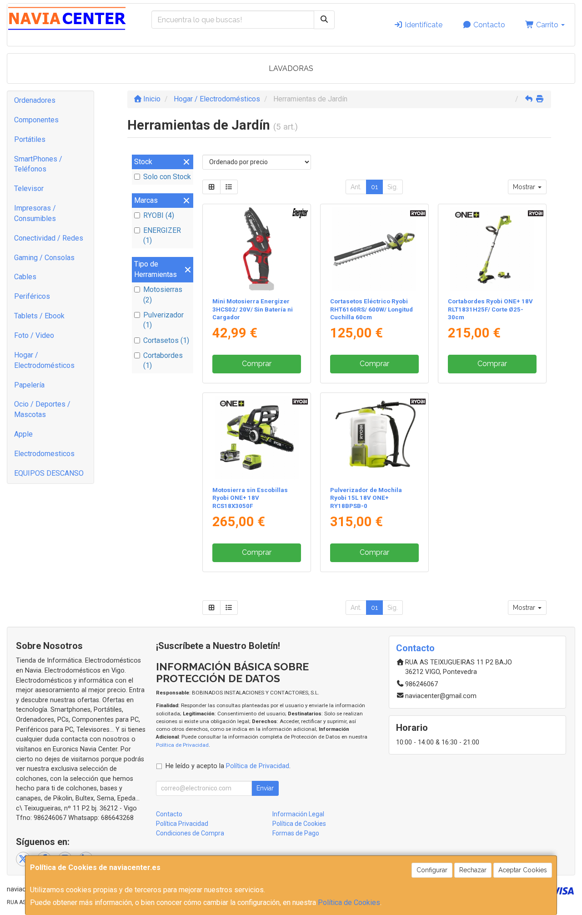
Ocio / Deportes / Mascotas (42, 409)
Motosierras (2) (162, 294)
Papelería (29, 385)
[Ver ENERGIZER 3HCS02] (257, 249)
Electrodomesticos (44, 453)
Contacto (488, 24)
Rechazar (473, 870)
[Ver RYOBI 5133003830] (257, 437)
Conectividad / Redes (48, 238)
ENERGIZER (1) (162, 235)
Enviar (265, 788)
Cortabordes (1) (163, 360)
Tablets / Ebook (39, 316)
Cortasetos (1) (166, 340)
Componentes (36, 120)
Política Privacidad (182, 823)
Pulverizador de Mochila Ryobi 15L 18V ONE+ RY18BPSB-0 (366, 498)
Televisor (29, 188)
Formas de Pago (295, 833)
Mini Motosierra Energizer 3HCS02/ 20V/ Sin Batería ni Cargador (252, 309)
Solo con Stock (167, 176)
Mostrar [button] (525, 187)
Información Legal (298, 814)
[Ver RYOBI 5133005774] (374, 437)
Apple (23, 434)
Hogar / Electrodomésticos (44, 360)
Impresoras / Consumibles (35, 213)
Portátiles (29, 139)
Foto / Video (34, 335)
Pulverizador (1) (163, 320)
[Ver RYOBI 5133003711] (492, 249)
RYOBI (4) (158, 215)
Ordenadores (34, 100)
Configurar (431, 870)
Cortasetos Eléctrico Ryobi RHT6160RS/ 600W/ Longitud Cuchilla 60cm (371, 309)
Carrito (547, 24)
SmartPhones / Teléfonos (38, 164)
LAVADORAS (291, 68)
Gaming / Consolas (44, 257)
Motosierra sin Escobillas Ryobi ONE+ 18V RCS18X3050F (250, 498)
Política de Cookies (349, 902)
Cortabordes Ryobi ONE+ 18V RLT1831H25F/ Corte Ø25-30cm (490, 309)
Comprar (256, 363)
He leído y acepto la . (228, 766)
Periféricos (32, 296)
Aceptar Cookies (522, 870)
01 (374, 187)
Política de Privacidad (182, 745)
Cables (25, 276)
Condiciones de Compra (190, 833)
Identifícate (422, 24)
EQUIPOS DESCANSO (49, 473)
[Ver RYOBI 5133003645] (374, 249)
